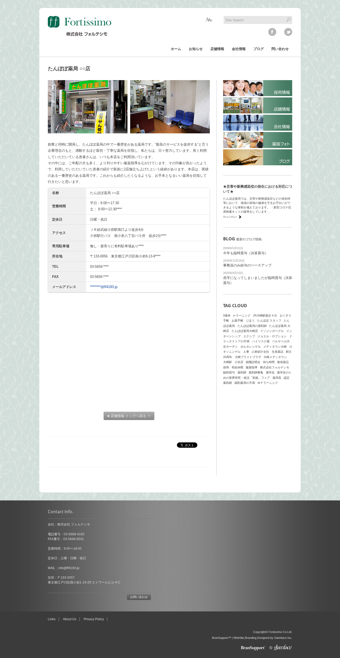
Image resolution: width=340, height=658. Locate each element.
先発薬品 (277, 351)
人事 (246, 351)
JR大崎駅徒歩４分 (265, 315)
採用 (226, 367)
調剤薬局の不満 (245, 382)
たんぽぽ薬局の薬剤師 (252, 325)
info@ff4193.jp (68, 568)
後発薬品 (283, 362)
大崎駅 (227, 362)
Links (52, 619)
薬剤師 (241, 372)
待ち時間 (269, 362)
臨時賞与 (229, 372)
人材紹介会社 (260, 351)
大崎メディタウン (275, 357)
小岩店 (239, 362)
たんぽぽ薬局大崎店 (245, 330)
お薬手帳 (237, 320)
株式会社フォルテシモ (274, 367)
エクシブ (249, 336)
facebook (272, 32)
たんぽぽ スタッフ (269, 320)
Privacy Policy (94, 619)
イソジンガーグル (272, 330)
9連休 (227, 315)
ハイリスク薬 (261, 341)
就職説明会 (253, 362)
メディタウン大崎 (275, 346)
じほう (250, 320)
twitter (288, 32)
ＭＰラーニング (267, 382)
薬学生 (270, 372)
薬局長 (277, 377)
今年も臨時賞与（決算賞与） (245, 253)
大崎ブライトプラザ (248, 357)
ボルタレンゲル (250, 346)
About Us (69, 619)
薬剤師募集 (256, 372)
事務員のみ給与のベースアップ (247, 265)
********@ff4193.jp (103, 287)
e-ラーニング (241, 315)
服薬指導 (251, 367)
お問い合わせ (139, 597)
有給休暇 (237, 367)
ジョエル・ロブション (272, 336)
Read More (230, 216)
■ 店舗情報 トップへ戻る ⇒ (129, 416)
